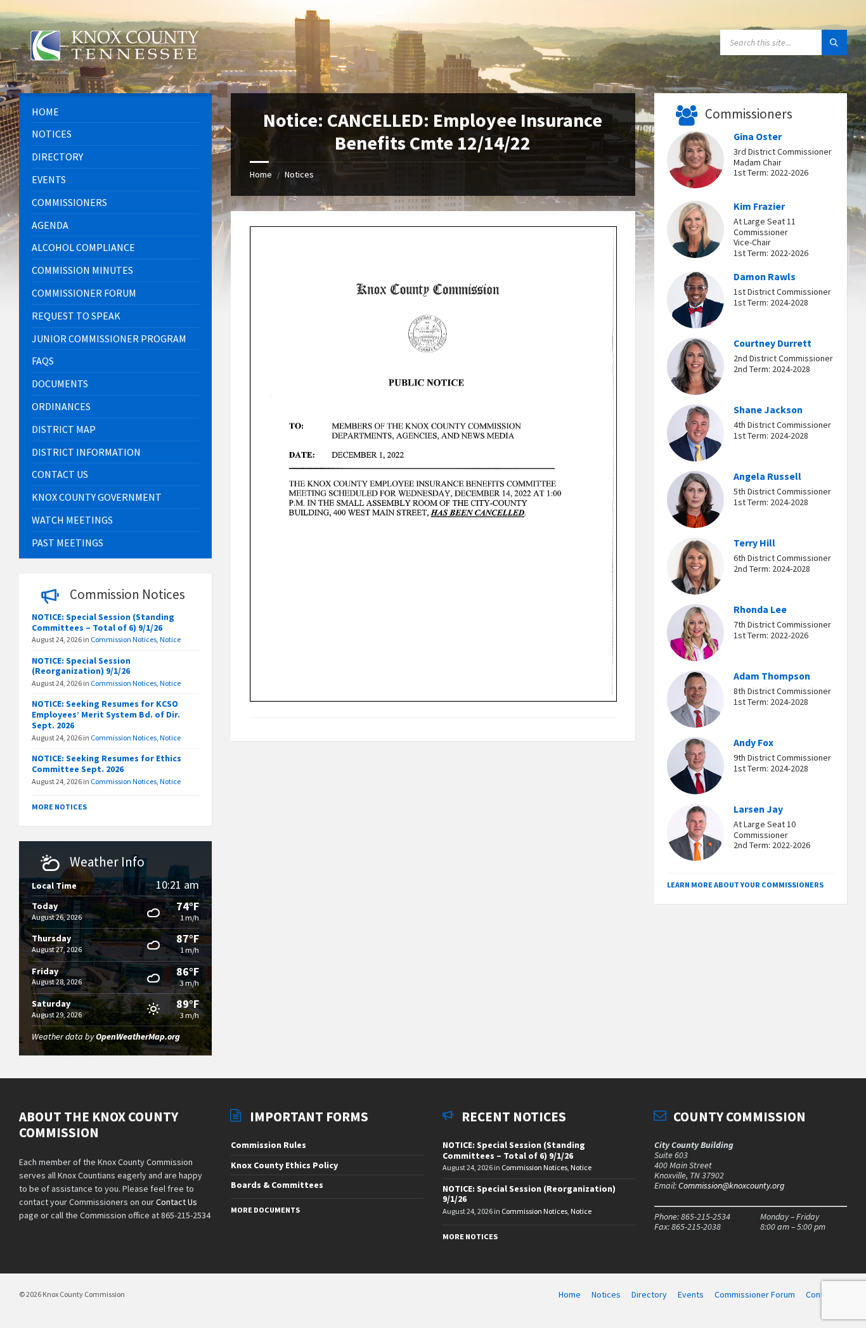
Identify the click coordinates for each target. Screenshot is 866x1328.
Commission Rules (268, 1145)
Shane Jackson (768, 410)
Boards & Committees (277, 1184)
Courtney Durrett (772, 343)
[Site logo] (114, 67)
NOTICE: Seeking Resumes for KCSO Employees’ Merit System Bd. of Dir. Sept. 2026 (106, 714)
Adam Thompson (772, 676)
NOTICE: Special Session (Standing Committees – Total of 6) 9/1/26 (103, 622)
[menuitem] (115, 112)
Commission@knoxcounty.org (731, 1185)
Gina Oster (758, 137)
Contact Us (176, 1202)
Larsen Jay (758, 809)
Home (261, 174)
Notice (170, 639)
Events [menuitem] (691, 1294)
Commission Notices (124, 639)
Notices (299, 174)
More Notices (59, 806)
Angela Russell (767, 476)
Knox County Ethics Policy (284, 1165)
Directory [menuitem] (649, 1294)
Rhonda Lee (760, 609)
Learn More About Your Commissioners (745, 884)
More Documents (265, 1210)
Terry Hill (754, 543)
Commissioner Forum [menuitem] (754, 1294)
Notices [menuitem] (606, 1294)
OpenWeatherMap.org (138, 1036)
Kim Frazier (759, 206)
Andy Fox (753, 743)
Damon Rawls (765, 277)
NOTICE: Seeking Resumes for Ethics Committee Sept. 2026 (106, 763)
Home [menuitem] (570, 1294)
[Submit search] (834, 42)
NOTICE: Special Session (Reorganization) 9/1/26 (81, 666)
